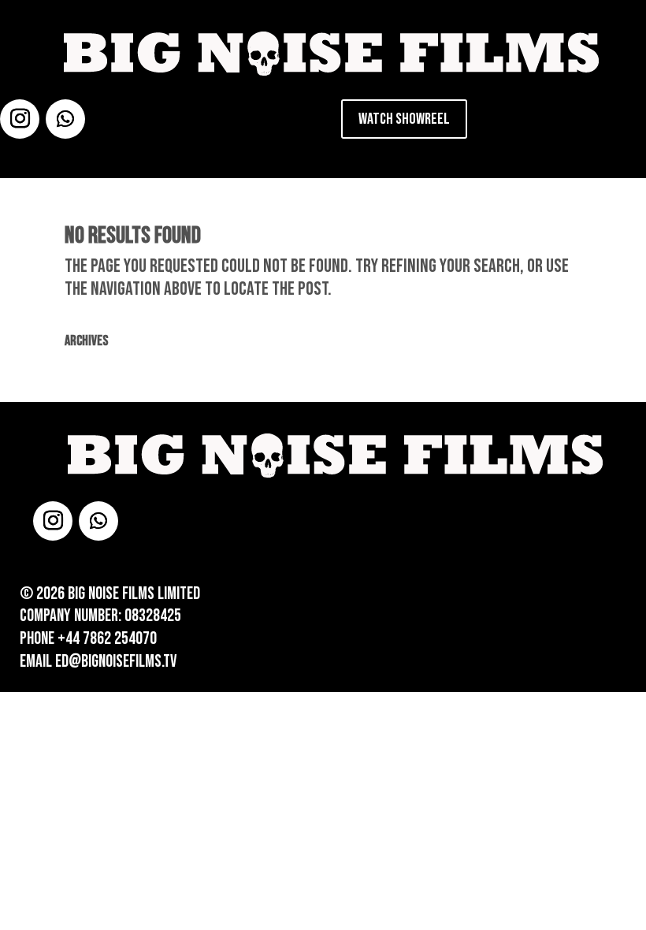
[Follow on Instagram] (19, 119)
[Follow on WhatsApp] (65, 119)
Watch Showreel (404, 119)
